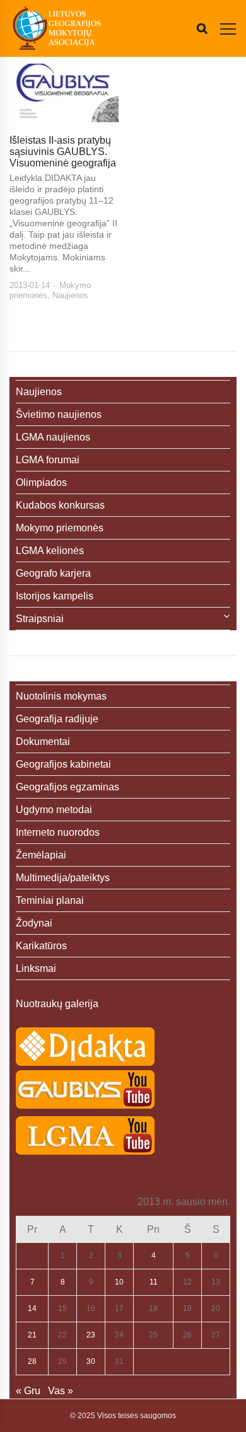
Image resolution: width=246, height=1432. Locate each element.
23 (90, 1335)
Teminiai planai (50, 900)
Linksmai (36, 968)
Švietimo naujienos (59, 414)
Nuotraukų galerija (57, 1003)
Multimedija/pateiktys (63, 877)
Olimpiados (41, 482)
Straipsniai (40, 618)
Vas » (60, 1390)
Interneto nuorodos (58, 832)
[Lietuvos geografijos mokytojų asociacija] (56, 28)
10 (119, 1282)
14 (32, 1308)
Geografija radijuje (57, 718)
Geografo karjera (53, 573)
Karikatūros (41, 945)
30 (90, 1361)
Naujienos (70, 295)
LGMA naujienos (53, 437)
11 (153, 1282)
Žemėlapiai (41, 855)
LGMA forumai (47, 459)
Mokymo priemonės (59, 528)
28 (32, 1361)
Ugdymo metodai (54, 809)
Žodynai (34, 923)
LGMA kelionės (50, 550)
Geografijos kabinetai (63, 764)
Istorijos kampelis (54, 596)
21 (32, 1335)
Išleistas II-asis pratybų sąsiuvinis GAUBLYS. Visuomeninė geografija (62, 151)
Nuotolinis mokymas (61, 696)
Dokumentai (43, 741)
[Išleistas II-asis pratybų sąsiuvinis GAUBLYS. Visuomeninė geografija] (64, 93)
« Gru (28, 1390)
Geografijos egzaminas (67, 787)
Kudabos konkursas (60, 505)
